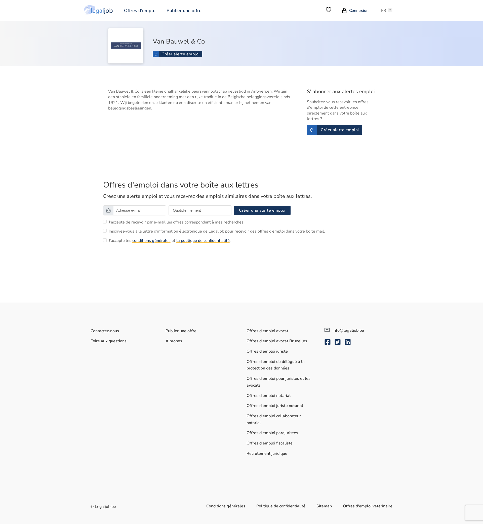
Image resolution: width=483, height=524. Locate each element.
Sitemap (324, 506)
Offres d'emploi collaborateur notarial (274, 419)
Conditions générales (225, 506)
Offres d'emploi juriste (267, 351)
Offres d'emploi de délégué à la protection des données (276, 365)
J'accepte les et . (170, 240)
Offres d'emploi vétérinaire (367, 506)
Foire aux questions (109, 341)
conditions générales (151, 240)
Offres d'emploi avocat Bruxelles (277, 341)
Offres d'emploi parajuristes (272, 433)
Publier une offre (184, 11)
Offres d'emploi (140, 11)
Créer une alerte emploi (262, 210)
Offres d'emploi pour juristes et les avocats (278, 382)
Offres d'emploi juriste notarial (275, 405)
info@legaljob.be (348, 330)
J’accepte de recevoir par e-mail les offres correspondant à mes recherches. (177, 222)
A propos (174, 341)
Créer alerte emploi (181, 54)
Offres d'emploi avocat (267, 331)
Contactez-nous (105, 331)
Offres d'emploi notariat (269, 395)
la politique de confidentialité (203, 240)
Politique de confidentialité (280, 506)
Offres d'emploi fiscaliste (270, 443)
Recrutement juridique (267, 453)
